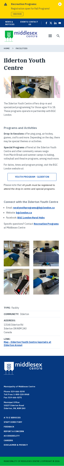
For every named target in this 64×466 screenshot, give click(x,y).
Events (24, 22)
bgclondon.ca (24, 212)
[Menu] (50, 36)
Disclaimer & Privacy (16, 445)
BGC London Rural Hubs (31, 217)
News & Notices (9, 23)
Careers (8, 440)
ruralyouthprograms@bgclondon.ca (34, 207)
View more (17, 14)
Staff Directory (13, 422)
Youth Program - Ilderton (32, 176)
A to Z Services (12, 417)
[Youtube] (59, 23)
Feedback (9, 426)
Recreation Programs (46, 223)
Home (7, 48)
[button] (17, 253)
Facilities (21, 48)
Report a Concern (14, 431)
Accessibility (12, 436)
